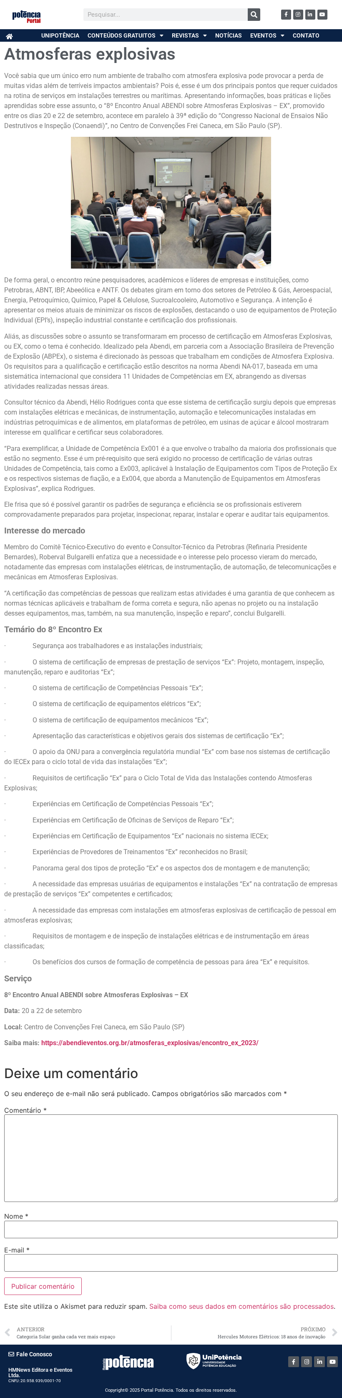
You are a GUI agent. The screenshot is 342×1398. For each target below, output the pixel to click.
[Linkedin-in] (310, 15)
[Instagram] (298, 15)
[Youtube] (322, 15)
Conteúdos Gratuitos (122, 35)
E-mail (17, 1250)
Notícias (228, 35)
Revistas (185, 35)
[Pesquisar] (254, 14)
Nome (16, 1216)
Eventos (263, 35)
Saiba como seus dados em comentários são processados (241, 1306)
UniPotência (60, 35)
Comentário (25, 1110)
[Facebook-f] (286, 15)
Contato (306, 35)
